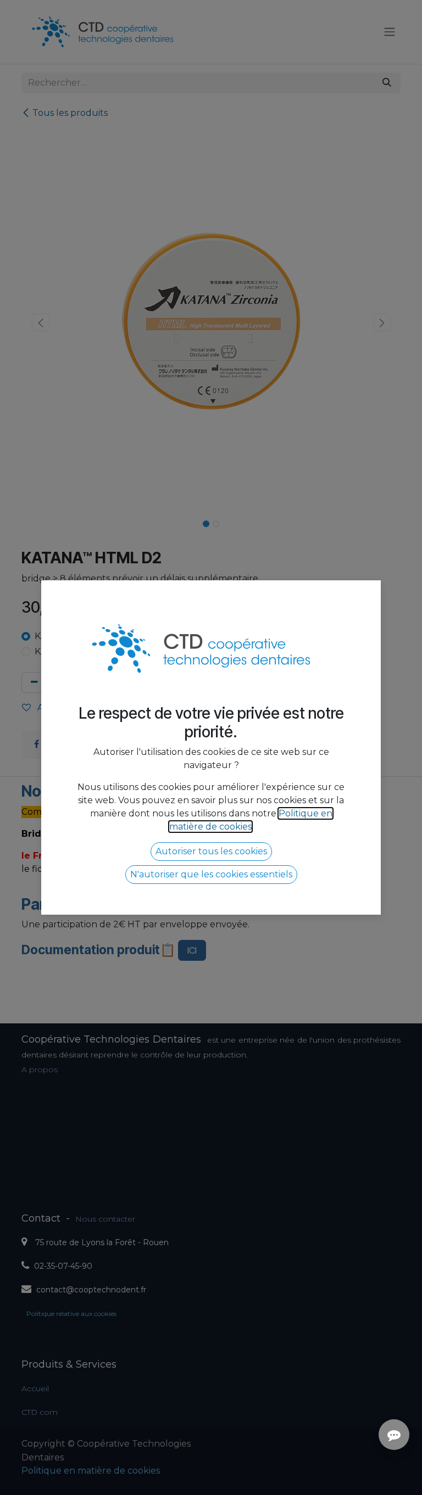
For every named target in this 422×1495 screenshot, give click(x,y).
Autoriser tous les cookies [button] (211, 851)
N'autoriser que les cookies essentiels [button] (211, 874)
